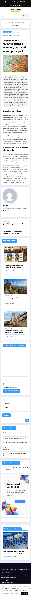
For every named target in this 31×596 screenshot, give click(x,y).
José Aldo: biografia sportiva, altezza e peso (15, 225)
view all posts (6, 214)
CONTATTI (7, 404)
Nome (4, 366)
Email (4, 375)
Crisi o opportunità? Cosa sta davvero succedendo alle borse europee (14, 553)
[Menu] (3, 16)
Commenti (5, 350)
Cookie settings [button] (15, 593)
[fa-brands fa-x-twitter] (13, 5)
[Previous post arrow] (27, 224)
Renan (17, 32)
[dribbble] (15, 5)
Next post (5, 229)
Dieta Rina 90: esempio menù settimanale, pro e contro (12, 232)
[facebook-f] (11, 5)
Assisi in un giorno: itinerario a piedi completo (14, 299)
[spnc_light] (27, 15)
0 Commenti (18, 35)
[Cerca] (23, 15)
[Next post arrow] (27, 232)
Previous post (6, 221)
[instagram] (17, 5)
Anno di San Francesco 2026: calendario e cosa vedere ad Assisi (14, 331)
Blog (6, 400)
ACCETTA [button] (24, 593)
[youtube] (20, 5)
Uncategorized (7, 533)
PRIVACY (7, 407)
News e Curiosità (7, 32)
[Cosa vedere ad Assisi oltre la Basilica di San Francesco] (15, 254)
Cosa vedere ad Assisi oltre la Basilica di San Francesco (14, 266)
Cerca (6, 415)
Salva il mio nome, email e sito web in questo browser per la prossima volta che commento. (15, 386)
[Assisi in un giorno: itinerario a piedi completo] (15, 286)
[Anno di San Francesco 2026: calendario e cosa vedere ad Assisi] (15, 319)
